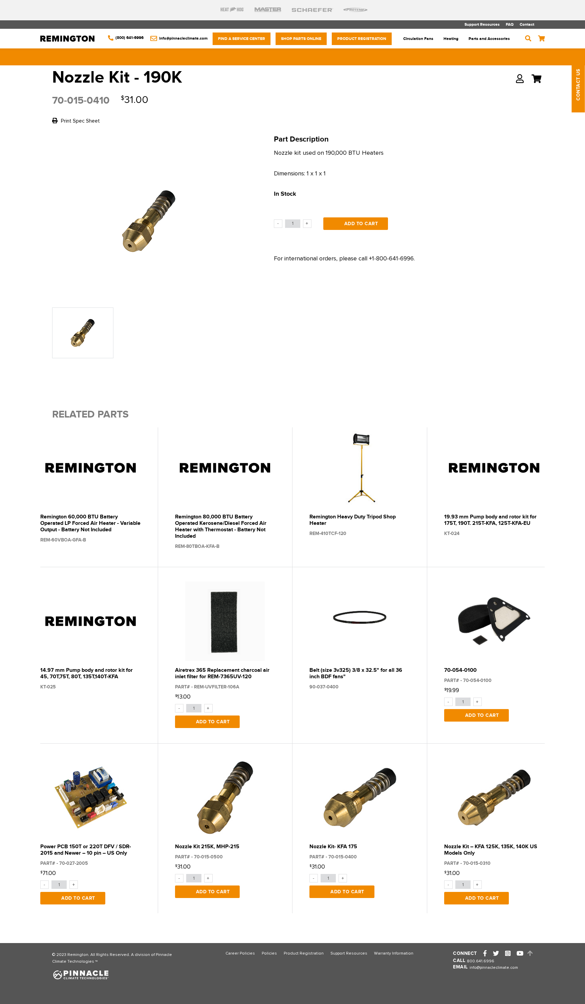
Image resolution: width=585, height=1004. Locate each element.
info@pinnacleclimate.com (494, 968)
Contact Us (578, 85)
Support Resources (482, 24)
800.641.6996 (480, 961)
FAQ (510, 24)
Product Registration (361, 38)
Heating (450, 38)
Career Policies (240, 954)
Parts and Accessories (489, 38)
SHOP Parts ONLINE (301, 38)
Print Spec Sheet (80, 121)
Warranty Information (393, 954)
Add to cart (361, 224)
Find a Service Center (241, 38)
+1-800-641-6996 (391, 259)
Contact (527, 24)
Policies (269, 954)
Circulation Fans (418, 38)
